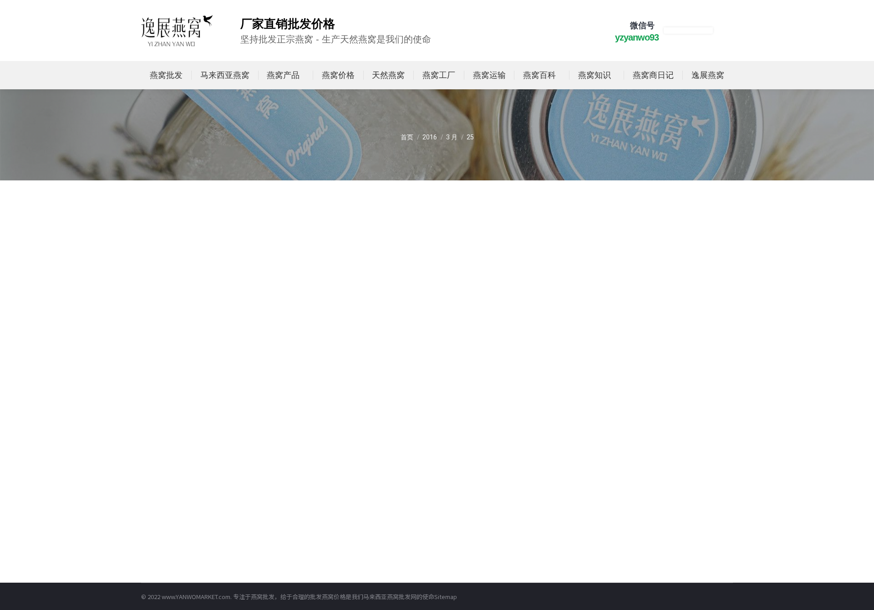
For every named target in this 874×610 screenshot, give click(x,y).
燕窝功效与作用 (180, 553)
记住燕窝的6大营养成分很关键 (214, 347)
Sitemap (445, 596)
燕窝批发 (262, 596)
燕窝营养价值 (177, 360)
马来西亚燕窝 (381, 596)
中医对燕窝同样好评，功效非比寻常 (224, 540)
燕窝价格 (334, 596)
